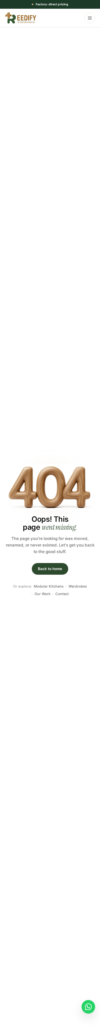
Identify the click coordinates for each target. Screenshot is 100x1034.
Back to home (50, 568)
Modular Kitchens (49, 586)
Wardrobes (77, 586)
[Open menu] (89, 18)
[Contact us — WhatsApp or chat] (88, 1007)
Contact (62, 594)
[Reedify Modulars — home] (20, 18)
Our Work (42, 594)
